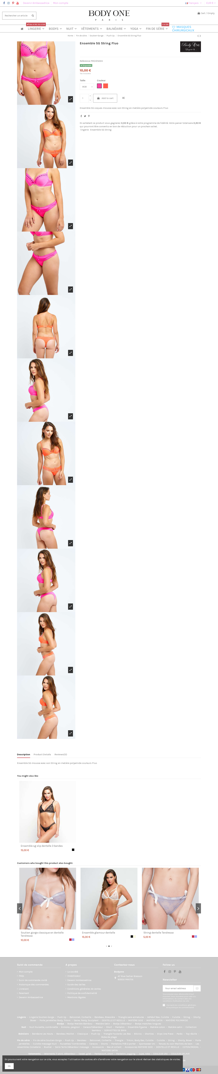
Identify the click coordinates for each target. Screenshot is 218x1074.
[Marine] (188, 936)
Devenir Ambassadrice (36, 3)
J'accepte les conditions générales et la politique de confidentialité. (181, 1006)
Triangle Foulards (113, 1033)
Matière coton (158, 1027)
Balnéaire (24, 1033)
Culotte (176, 1017)
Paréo (180, 1033)
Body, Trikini (64, 1020)
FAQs (21, 975)
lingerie (84, 129)
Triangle (119, 1040)
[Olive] (193, 936)
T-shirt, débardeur (66, 1053)
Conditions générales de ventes (84, 988)
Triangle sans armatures (131, 1017)
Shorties (149, 1033)
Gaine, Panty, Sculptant (86, 1020)
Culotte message (42, 1043)
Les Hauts (48, 1033)
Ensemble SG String (101, 129)
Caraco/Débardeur (93, 1027)
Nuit (24, 1027)
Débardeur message (78, 1047)
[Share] (81, 116)
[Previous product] (198, 36)
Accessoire (98, 1047)
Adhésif (151, 1017)
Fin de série (23, 1040)
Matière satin (175, 1027)
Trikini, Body (133, 1040)
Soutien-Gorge (47, 1017)
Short (109, 1027)
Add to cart (107, 98)
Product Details (42, 754)
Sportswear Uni (147, 1043)
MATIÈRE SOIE (136, 1020)
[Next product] (200, 36)
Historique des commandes (34, 984)
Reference (85, 61)
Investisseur (74, 975)
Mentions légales (76, 997)
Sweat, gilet (85, 1053)
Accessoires (131, 1047)
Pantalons (116, 1043)
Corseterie (35, 1047)
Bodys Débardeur (122, 1023)
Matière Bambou (83, 1023)
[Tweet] (85, 116)
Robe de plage (109, 1037)
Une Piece (168, 1033)
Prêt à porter (129, 1043)
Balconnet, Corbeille (81, 1017)
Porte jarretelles (48, 1020)
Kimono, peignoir (71, 1027)
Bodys (61, 1023)
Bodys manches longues (148, 1023)
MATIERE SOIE (145, 1047)
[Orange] (180, 936)
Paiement (24, 993)
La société (72, 971)
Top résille (192, 1033)
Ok (9, 1066)
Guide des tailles (76, 984)
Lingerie (22, 1017)
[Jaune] (185, 936)
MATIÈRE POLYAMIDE (177, 1020)
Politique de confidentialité (82, 993)
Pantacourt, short (104, 1053)
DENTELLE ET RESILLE (114, 1020)
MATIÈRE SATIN (154, 1020)
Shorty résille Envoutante (36, 932)
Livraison (24, 988)
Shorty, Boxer (185, 1040)
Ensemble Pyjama (137, 1027)
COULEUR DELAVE (180, 1053)
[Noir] (73, 850)
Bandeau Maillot (65, 1033)
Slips (160, 1033)
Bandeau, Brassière (105, 1017)
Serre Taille (61, 1047)
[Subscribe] (197, 988)
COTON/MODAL (191, 1047)
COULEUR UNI (160, 1053)
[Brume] (73, 936)
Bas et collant (114, 1047)
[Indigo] (190, 936)
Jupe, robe (145, 1053)
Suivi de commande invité (33, 980)
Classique (83, 1033)
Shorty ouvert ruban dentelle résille (103, 932)
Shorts (105, 1043)
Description (23, 754)
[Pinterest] (89, 116)
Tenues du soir (167, 1043)
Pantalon (120, 1027)
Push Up (62, 1017)
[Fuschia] (196, 936)
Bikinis (138, 1033)
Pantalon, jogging (126, 1053)
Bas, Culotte (163, 1017)
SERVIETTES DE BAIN (115, 1030)
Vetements (34, 1053)
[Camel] (182, 936)
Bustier (48, 1047)
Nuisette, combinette (46, 1027)
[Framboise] (132, 936)
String (187, 1017)
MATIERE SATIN (110, 1050)
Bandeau (82, 1040)
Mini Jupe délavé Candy (157, 932)
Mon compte (60, 3)
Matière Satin (103, 1023)
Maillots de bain (184, 1043)
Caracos (93, 1043)
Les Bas (127, 1033)
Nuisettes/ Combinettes (73, 1043)
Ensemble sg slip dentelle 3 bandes (42, 846)
